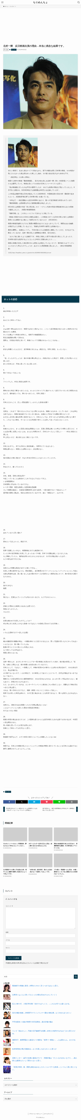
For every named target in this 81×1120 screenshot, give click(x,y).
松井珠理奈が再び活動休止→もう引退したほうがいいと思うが (34, 1049)
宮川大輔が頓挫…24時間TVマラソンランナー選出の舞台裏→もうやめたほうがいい (41, 1013)
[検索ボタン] (78, 2)
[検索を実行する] (76, 977)
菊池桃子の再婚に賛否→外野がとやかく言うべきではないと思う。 (36, 986)
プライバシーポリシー (35, 1114)
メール (8, 940)
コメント (9, 906)
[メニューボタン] (2, 2)
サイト (8, 948)
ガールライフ (48, 1114)
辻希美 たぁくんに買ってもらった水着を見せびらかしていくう (34, 995)
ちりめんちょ (40, 2)
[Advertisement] (40, 23)
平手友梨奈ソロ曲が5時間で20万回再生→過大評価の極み (32, 1022)
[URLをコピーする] (72, 802)
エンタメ (14, 49)
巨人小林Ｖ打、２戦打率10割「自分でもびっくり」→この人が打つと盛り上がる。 (41, 1004)
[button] (9, 802)
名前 (7, 932)
